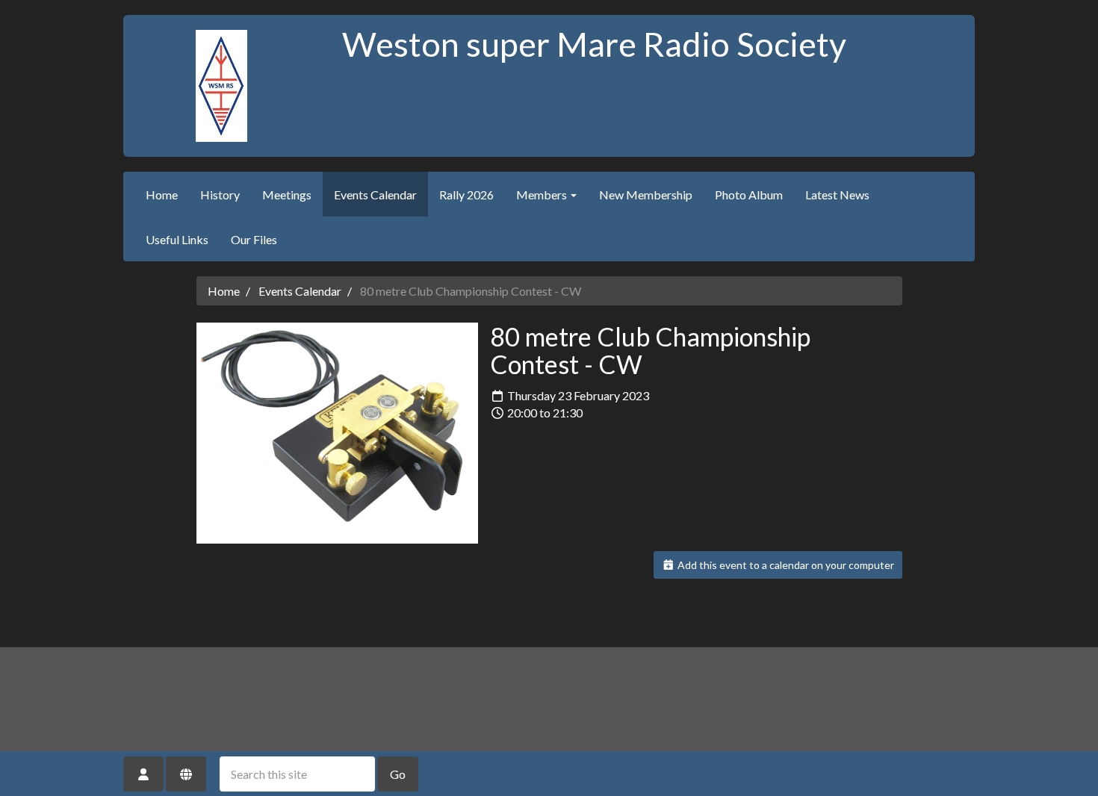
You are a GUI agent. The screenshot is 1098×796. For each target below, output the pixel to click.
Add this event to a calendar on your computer (784, 565)
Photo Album (749, 194)
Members (542, 194)
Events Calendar (375, 194)
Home (162, 194)
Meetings (286, 194)
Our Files (254, 239)
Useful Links (177, 239)
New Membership (645, 194)
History (220, 194)
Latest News (837, 194)
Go (398, 774)
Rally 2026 (466, 194)
